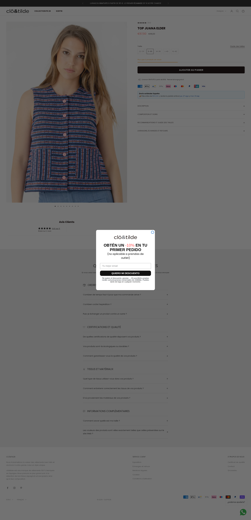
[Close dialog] (152, 232)
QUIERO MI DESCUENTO (125, 273)
